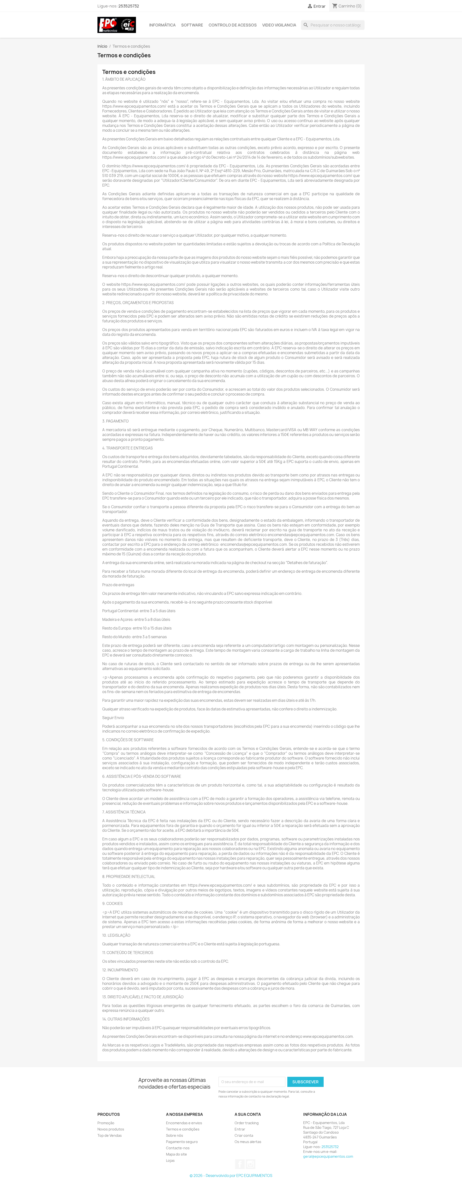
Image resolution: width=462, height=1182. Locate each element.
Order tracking (247, 1123)
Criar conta (244, 1135)
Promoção (105, 1123)
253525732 (128, 6)
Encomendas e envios (184, 1123)
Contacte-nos (178, 1148)
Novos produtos (110, 1129)
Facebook (240, 1164)
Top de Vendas (109, 1135)
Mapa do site (176, 1154)
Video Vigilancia (279, 25)
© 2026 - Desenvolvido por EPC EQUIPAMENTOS (231, 1175)
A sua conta (248, 1114)
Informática (162, 25)
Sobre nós (174, 1135)
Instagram (250, 1164)
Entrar (240, 1129)
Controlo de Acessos (233, 25)
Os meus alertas (248, 1141)
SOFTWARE (192, 25)
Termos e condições (182, 1129)
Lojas (170, 1160)
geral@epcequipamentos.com (328, 1156)
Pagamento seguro (182, 1141)
